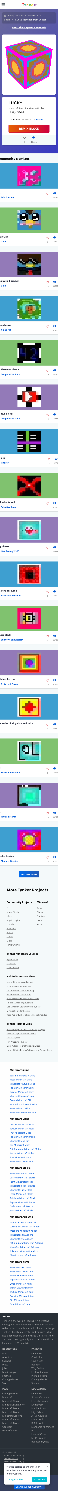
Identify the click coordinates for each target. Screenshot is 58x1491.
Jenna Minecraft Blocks (21, 1210)
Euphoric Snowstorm (12, 639)
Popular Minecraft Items (22, 1279)
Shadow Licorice (9, 861)
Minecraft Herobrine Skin (23, 1112)
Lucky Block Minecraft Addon (25, 1226)
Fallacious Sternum (11, 595)
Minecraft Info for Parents (18, 1010)
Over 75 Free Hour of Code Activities (23, 1045)
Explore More (29, 874)
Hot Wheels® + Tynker (17, 1041)
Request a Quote (40, 1441)
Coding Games (10, 1393)
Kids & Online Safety (13, 1461)
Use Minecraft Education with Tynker (23, 1006)
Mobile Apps (9, 1371)
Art (8, 908)
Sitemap (6, 1375)
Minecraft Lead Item (20, 1267)
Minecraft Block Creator (22, 1173)
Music (9, 940)
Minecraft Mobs (10, 1408)
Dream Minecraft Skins (21, 1100)
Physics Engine (13, 920)
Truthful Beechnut (10, 772)
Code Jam (7, 1426)
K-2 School (37, 1419)
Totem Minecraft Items (21, 1287)
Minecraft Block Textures (22, 1185)
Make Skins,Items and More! (20, 982)
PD (32, 1430)
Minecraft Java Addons (21, 1238)
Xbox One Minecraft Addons (24, 1247)
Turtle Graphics (13, 944)
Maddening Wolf (9, 551)
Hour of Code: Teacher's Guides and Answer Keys (29, 1050)
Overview (36, 1353)
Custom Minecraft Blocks (22, 1177)
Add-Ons (41, 916)
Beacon (39, 119)
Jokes (9, 916)
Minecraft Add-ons (12, 1415)
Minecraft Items (10, 1419)
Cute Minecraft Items (21, 1304)
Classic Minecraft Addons (23, 1255)
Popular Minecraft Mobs (22, 1136)
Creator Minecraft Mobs (22, 1124)
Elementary (37, 1404)
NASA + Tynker (13, 1037)
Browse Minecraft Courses (19, 986)
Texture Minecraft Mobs (22, 1128)
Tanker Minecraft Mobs (22, 1153)
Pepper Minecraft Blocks (22, 1202)
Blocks (7, 19)
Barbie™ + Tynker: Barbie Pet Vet (21, 1033)
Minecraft (33, 15)
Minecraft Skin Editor (13, 1404)
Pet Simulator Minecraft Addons (26, 1242)
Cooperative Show (10, 374)
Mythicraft (11, 963)
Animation (11, 928)
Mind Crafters (13, 967)
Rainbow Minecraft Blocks (23, 1198)
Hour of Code (9, 1430)
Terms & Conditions (12, 1455)
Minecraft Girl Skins (20, 1108)
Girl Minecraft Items (20, 1300)
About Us (7, 1357)
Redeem (35, 1364)
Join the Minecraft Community (20, 990)
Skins (39, 908)
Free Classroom (39, 1400)
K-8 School (37, 1423)
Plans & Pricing (39, 1375)
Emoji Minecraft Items (21, 1283)
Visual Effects (13, 912)
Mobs (39, 924)
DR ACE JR (6, 330)
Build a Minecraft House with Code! (23, 998)
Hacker (5, 462)
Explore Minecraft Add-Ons (19, 994)
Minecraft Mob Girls (20, 1140)
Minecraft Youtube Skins (22, 1083)
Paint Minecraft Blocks (21, 1181)
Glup (3, 241)
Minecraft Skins (10, 1400)
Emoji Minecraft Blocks (21, 1193)
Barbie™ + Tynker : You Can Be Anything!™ (26, 1029)
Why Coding (37, 1368)
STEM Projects (38, 1437)
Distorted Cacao (9, 684)
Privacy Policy (11, 1458)
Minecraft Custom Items (22, 1271)
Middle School (39, 1408)
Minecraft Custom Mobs (22, 1161)
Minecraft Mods (10, 1423)
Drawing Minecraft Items (22, 1296)
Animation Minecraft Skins (23, 1104)
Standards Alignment (42, 1426)
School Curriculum (41, 1397)
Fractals (10, 924)
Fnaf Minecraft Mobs (20, 1132)
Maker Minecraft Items (21, 1275)
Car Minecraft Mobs (20, 1144)
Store (5, 1383)
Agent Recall (12, 959)
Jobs (4, 1368)
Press (5, 1364)
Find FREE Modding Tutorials (20, 1002)
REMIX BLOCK (29, 128)
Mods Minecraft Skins (21, 1079)
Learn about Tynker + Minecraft (29, 27)
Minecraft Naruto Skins (22, 1096)
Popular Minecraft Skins (22, 1087)
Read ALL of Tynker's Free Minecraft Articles (27, 1014)
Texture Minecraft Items (22, 1291)
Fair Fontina (7, 197)
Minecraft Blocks (11, 1412)
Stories (10, 936)
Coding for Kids (15, 15)
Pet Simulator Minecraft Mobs (25, 1149)
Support (6, 1360)
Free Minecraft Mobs (20, 1157)
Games (10, 932)
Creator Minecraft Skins (22, 1091)
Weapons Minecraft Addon (23, 1230)
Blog (4, 1353)
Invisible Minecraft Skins (22, 1075)
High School (37, 1412)
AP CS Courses (39, 1415)
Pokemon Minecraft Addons (24, 1251)
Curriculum (37, 1357)
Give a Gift (37, 1360)
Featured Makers (40, 1371)
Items (39, 920)
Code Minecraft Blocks (21, 1206)
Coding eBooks (10, 1379)
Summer (36, 1383)
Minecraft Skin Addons (21, 1234)
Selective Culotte (10, 507)
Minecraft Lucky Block (21, 1189)
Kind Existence (8, 816)
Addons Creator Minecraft (23, 1222)
